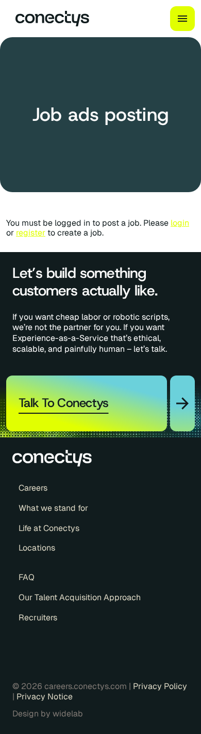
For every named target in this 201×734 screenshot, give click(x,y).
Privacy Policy (160, 686)
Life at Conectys (49, 528)
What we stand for (53, 508)
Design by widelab (47, 714)
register (30, 233)
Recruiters (38, 618)
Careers (33, 488)
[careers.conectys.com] (48, 18)
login (180, 223)
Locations (37, 548)
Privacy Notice (44, 696)
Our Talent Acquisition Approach (80, 597)
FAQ (27, 577)
